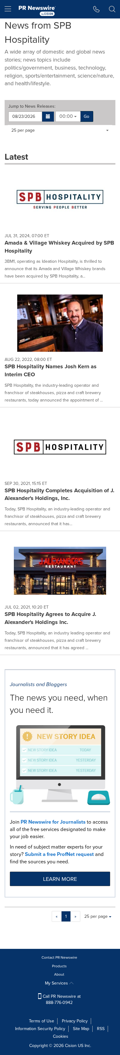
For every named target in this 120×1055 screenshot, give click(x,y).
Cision (71, 1045)
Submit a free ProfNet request (59, 854)
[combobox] (68, 116)
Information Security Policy (40, 1028)
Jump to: (31, 106)
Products (59, 966)
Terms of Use (41, 1021)
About (59, 974)
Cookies (60, 1036)
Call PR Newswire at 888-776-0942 (61, 999)
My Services (57, 983)
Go (86, 116)
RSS (101, 1028)
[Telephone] (96, 9)
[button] (48, 116)
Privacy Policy (75, 1021)
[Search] (112, 9)
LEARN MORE (60, 879)
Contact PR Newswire (59, 957)
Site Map (81, 1028)
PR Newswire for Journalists (53, 822)
